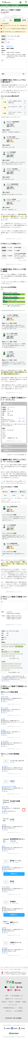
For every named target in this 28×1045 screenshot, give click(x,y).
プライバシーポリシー (13, 1004)
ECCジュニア (10, 46)
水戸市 (14, 7)
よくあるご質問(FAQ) (17, 1010)
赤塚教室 (3, 719)
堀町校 (3, 846)
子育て (11, 990)
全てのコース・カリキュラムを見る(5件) (15, 454)
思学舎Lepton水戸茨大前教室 (9, 786)
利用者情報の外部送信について (10, 1007)
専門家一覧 (11, 1001)
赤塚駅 (18, 7)
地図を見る (4, 701)
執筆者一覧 (4, 1001)
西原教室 (4, 907)
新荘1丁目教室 (4, 708)
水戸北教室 (4, 766)
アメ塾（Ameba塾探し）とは (16, 995)
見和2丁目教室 (4, 697)
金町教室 (3, 730)
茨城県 (11, 7)
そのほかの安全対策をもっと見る (14, 672)
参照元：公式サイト (22, 418)
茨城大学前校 (5, 806)
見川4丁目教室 (4, 741)
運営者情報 (18, 1001)
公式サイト (14, 874)
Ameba (8, 1028)
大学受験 (20, 987)
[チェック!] (24, 810)
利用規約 (24, 1001)
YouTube (19, 990)
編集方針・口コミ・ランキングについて (14, 998)
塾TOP (2, 7)
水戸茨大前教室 (5, 866)
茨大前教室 (4, 948)
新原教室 (4, 825)
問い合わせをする (5, 680)
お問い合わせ (8, 1010)
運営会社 (21, 1007)
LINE (13, 987)
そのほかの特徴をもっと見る (14, 658)
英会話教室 (6, 7)
